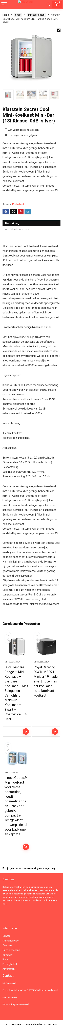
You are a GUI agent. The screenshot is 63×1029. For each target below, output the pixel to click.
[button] (58, 30)
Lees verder (26, 731)
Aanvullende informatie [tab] (17, 229)
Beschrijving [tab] (12, 223)
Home (6, 14)
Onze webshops (11, 950)
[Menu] (4, 4)
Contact (7, 936)
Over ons (7, 945)
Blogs (6, 959)
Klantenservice (11, 940)
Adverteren (9, 969)
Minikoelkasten (36, 14)
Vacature (8, 954)
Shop (18, 14)
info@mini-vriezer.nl (19, 1004)
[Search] (48, 4)
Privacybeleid (10, 964)
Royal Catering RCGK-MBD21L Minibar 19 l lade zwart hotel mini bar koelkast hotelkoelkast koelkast (46, 681)
